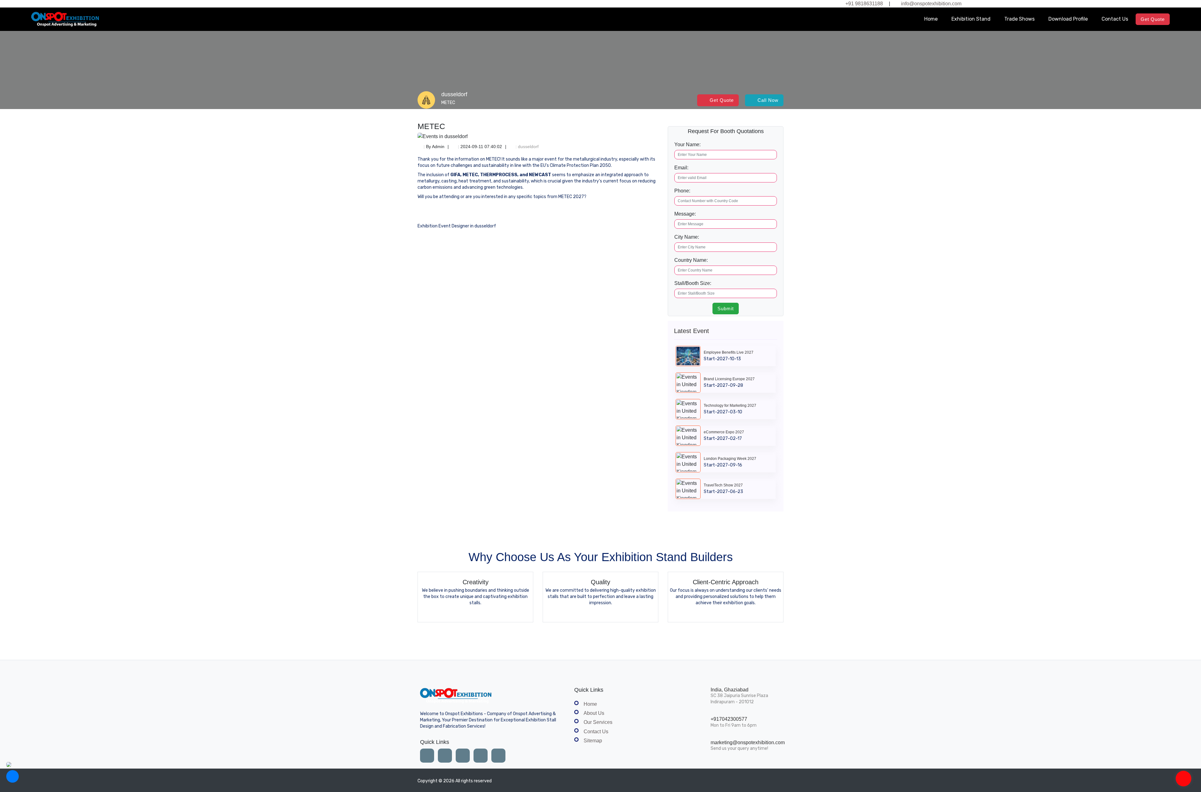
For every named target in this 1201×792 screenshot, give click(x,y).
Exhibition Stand (971, 19)
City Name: (686, 237)
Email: (681, 167)
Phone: (682, 190)
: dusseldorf (526, 146)
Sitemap (593, 740)
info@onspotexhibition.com (931, 3)
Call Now (768, 100)
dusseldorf (454, 94)
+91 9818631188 (864, 3)
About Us (594, 713)
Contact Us (1115, 19)
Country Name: (691, 260)
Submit (725, 308)
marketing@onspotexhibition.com (748, 742)
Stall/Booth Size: (692, 283)
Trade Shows (1019, 19)
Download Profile (1068, 19)
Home (931, 19)
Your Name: (687, 144)
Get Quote (1153, 19)
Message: (685, 214)
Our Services (598, 722)
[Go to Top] (1183, 779)
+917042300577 (729, 719)
